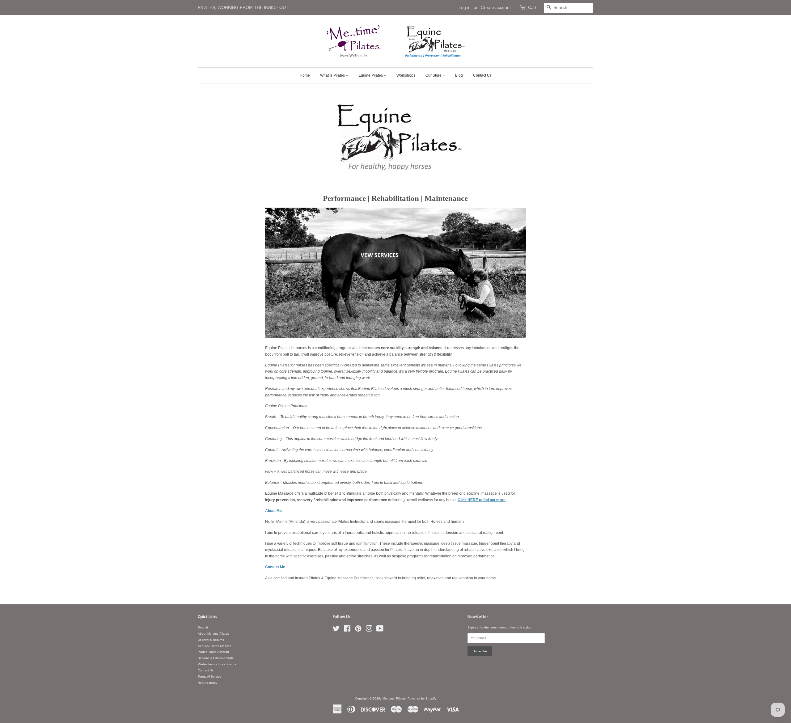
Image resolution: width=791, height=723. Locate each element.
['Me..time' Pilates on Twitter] (336, 630)
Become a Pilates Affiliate (216, 658)
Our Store (433, 75)
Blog (459, 75)
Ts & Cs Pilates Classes (214, 646)
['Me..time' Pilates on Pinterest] (358, 630)
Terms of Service (209, 676)
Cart (532, 7)
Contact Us (482, 75)
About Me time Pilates (213, 633)
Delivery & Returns (211, 639)
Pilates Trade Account (213, 651)
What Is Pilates (333, 75)
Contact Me (275, 567)
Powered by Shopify (422, 698)
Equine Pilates (371, 75)
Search (203, 627)
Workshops (405, 75)
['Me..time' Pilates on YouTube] (379, 630)
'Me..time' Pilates (394, 698)
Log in (465, 7)
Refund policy (207, 682)
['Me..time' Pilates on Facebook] (347, 630)
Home (305, 75)
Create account (496, 7)
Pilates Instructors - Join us (217, 664)
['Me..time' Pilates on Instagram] (369, 630)
